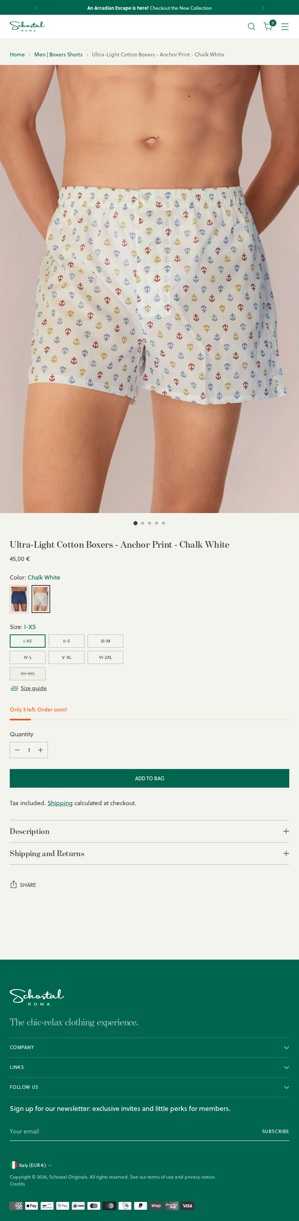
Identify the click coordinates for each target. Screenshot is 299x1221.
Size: (23, 626)
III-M (105, 641)
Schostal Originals (68, 1177)
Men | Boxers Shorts (58, 54)
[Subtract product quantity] (17, 750)
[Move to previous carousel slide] (264, 933)
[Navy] (19, 599)
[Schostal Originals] (27, 26)
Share (28, 884)
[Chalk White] (41, 599)
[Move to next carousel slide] (282, 932)
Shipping (60, 803)
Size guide (34, 688)
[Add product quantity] (40, 750)
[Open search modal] (252, 27)
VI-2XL (105, 657)
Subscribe (275, 1131)
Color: (35, 577)
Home (17, 54)
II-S (66, 641)
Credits (17, 1184)
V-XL (67, 657)
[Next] (262, 8)
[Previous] (36, 8)
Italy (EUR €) (32, 1165)
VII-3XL (28, 674)
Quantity (21, 734)
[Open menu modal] (285, 27)
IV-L (28, 657)
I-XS (27, 641)
